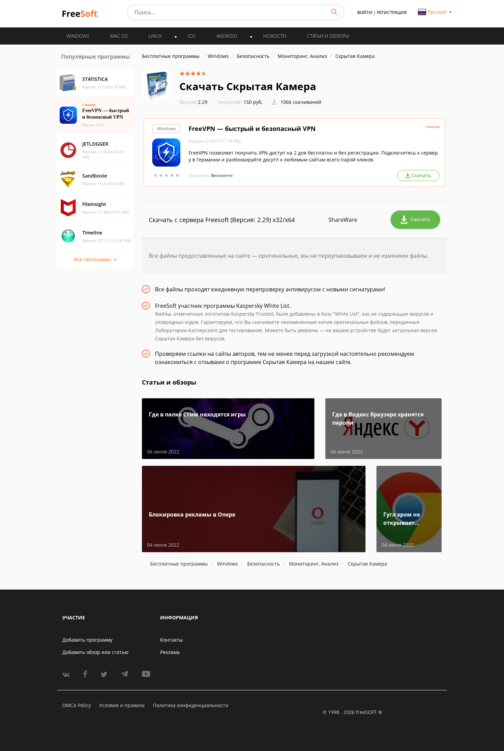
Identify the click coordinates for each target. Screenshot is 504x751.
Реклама (170, 652)
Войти (364, 12)
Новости (274, 36)
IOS (192, 36)
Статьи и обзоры (328, 36)
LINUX (155, 36)
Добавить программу (87, 640)
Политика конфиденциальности (190, 705)
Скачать (420, 219)
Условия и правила (122, 705)
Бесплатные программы (171, 56)
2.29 (193, 102)
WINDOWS (78, 36)
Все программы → (95, 259)
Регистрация (392, 12)
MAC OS (119, 36)
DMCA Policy (76, 705)
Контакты (171, 640)
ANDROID (226, 36)
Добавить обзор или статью (95, 652)
